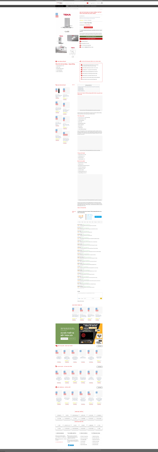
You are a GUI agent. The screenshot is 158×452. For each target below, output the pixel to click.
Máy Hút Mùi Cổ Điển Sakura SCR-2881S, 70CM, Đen (58, 99)
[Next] (75, 336)
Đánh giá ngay (98, 206)
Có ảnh (99, 212)
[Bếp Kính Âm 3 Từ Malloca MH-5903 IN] (86, 388)
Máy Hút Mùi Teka (93, 17)
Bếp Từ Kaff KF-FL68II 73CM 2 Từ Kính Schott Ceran (66, 115)
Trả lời (78, 216)
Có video (95, 212)
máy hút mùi (82, 18)
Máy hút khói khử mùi (81, 107)
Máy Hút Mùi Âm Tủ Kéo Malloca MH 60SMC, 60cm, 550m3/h (66, 101)
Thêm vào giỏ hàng (88, 27)
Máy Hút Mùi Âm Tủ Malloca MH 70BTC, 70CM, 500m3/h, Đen (58, 127)
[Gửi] (87, 3)
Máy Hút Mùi (67, 8)
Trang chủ (57, 8)
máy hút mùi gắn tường (86, 18)
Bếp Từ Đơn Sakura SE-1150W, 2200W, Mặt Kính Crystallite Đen (66, 130)
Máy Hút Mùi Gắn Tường (74, 8)
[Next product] (100, 9)
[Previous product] (101, 9)
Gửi (101, 288)
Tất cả (79, 212)
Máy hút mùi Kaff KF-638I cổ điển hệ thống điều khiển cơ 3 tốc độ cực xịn (82, 328)
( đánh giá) (86, 20)
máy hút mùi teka (91, 18)
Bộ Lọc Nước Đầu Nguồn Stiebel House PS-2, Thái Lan (59, 86)
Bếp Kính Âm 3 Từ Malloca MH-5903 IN (86, 413)
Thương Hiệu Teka (98, 17)
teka (94, 18)
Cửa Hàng (62, 8)
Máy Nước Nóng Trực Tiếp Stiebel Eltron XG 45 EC (66, 86)
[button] (99, 3)
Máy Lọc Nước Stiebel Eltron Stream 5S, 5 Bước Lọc (58, 114)
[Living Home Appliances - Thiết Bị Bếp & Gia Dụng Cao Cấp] (60, 3)
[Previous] (72, 336)
